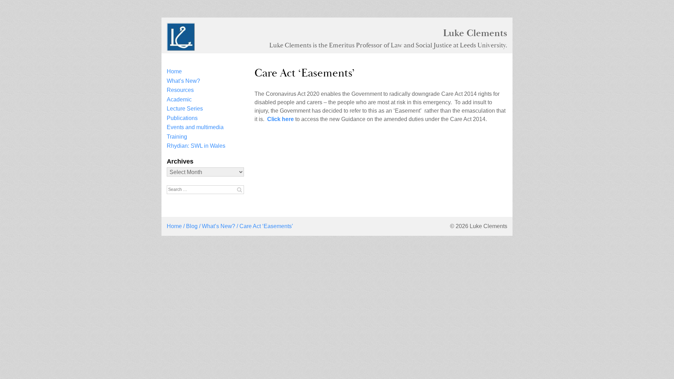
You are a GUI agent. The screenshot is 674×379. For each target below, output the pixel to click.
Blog (192, 226)
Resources (180, 90)
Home (174, 71)
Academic (179, 99)
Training (177, 137)
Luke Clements (475, 33)
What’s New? (183, 81)
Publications (182, 118)
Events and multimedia (195, 127)
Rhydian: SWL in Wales (196, 146)
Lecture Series (185, 109)
